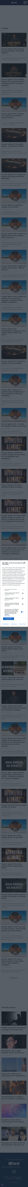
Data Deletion (5, 624)
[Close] (25, 563)
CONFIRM (8, 618)
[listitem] (14, 590)
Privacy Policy (22, 624)
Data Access (14, 624)
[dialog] (14, 593)
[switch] (22, 593)
